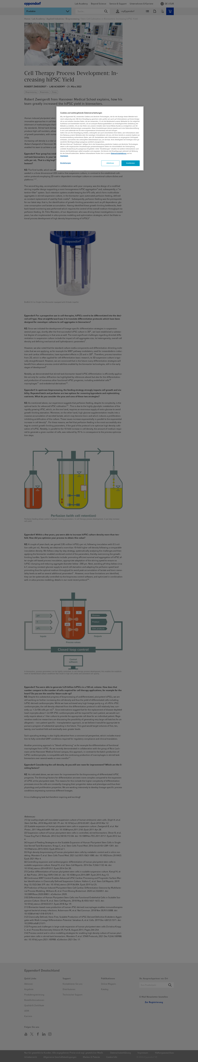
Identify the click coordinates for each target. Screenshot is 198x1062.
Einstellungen (65, 163)
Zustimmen (130, 163)
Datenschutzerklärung (118, 153)
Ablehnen (110, 163)
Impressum (64, 156)
